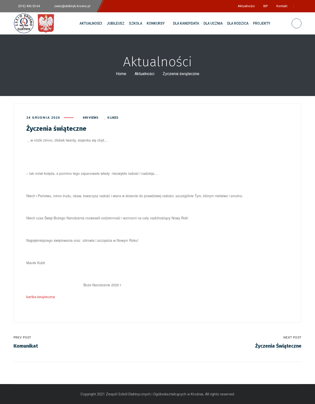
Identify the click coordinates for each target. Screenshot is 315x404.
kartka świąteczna (40, 297)
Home (121, 73)
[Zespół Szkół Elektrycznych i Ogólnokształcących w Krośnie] (35, 23)
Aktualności (144, 73)
